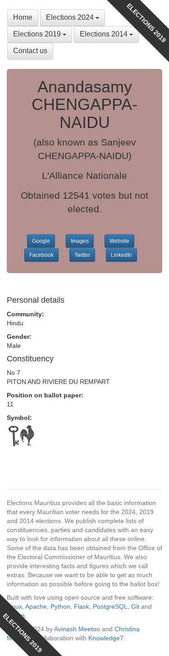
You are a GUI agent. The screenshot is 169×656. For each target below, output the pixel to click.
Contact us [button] (30, 51)
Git (135, 606)
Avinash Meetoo (77, 629)
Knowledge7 (105, 638)
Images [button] (80, 241)
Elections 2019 (38, 34)
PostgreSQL (110, 606)
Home (22, 17)
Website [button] (119, 241)
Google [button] (41, 241)
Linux (14, 606)
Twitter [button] (82, 255)
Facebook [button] (41, 255)
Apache (36, 606)
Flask (81, 606)
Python (60, 606)
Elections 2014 (104, 34)
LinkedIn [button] (121, 255)
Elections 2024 (71, 17)
